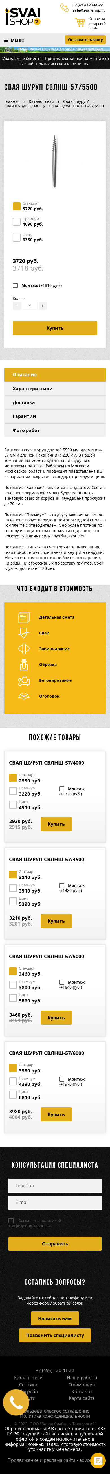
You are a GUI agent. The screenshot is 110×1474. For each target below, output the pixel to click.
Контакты (82, 1391)
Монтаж (41, 285)
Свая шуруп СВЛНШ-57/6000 (46, 1053)
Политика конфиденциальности (55, 1416)
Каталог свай (28, 1378)
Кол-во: (19, 298)
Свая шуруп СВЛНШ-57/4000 (46, 762)
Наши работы (82, 1378)
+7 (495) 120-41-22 (88, 5)
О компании (82, 1385)
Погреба (28, 1391)
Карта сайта (82, 1398)
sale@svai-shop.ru (89, 10)
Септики (28, 1385)
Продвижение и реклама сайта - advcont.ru (55, 1460)
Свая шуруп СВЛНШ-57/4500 (46, 859)
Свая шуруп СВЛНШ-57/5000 (46, 956)
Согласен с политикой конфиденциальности (34, 1223)
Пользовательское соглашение (55, 1411)
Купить (55, 328)
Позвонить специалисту (55, 1335)
